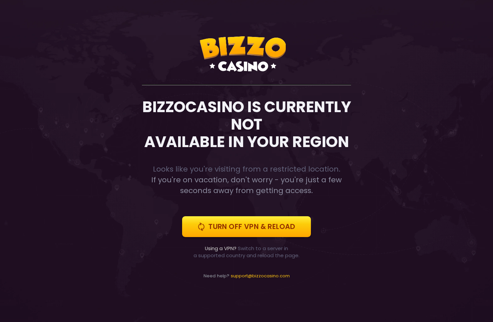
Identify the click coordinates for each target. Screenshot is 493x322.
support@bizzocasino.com (260, 276)
